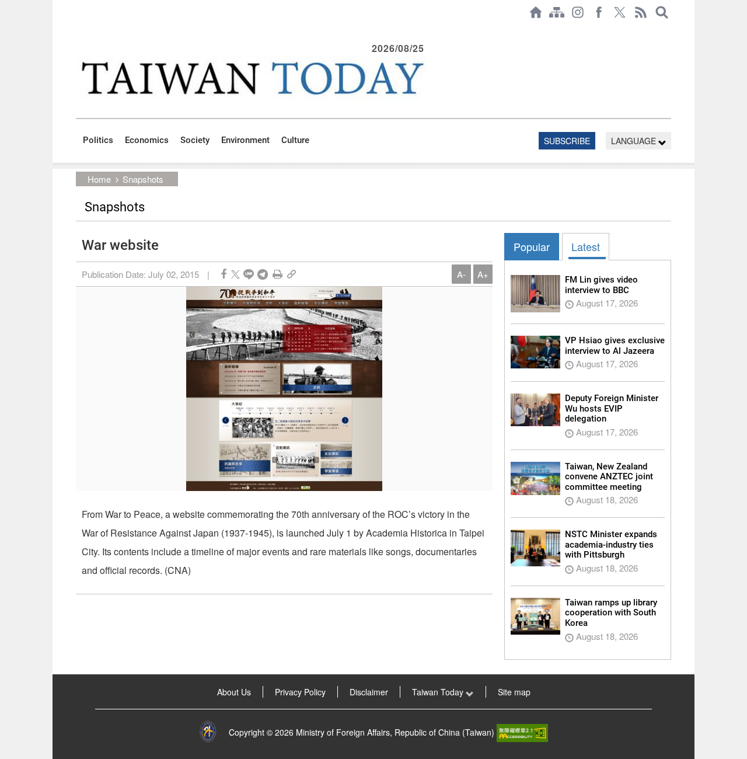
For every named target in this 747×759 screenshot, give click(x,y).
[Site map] (556, 12)
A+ (482, 274)
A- (461, 274)
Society (195, 140)
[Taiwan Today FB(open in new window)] (598, 12)
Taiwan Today (439, 692)
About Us (234, 692)
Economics (147, 140)
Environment (245, 140)
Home (99, 179)
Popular (532, 246)
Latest (585, 246)
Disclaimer (369, 692)
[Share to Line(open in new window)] (249, 274)
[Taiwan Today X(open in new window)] (619, 12)
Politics (98, 140)
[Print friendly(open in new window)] (277, 274)
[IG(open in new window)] (577, 12)
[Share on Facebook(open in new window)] (223, 274)
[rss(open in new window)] (640, 12)
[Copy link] (291, 274)
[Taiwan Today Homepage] (535, 12)
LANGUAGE (634, 141)
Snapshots (143, 179)
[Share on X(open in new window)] (235, 274)
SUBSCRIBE (567, 141)
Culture (295, 140)
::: (79, 30)
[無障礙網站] (522, 732)
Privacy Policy (300, 692)
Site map (514, 692)
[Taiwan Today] (251, 77)
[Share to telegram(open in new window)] (263, 274)
